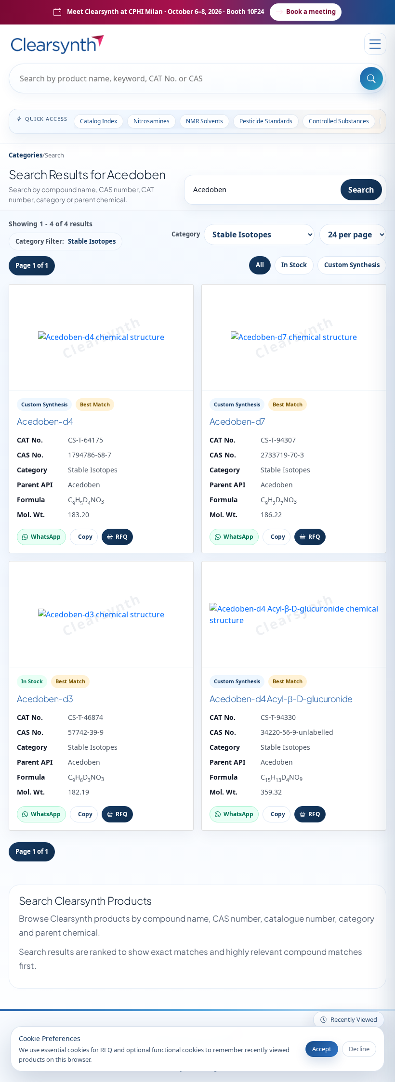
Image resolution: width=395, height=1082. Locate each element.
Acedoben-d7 (237, 421)
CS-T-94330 (278, 717)
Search (361, 189)
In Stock (294, 265)
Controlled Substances (339, 121)
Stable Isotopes (93, 469)
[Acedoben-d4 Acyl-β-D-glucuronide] (294, 614)
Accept (321, 1048)
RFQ (122, 537)
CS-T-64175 (85, 439)
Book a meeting (311, 11)
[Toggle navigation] (375, 44)
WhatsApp (46, 537)
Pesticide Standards (265, 121)
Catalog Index (98, 121)
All (260, 265)
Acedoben (84, 484)
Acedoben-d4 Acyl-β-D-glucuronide (281, 698)
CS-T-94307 (278, 439)
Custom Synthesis (352, 265)
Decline (359, 1048)
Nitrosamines (151, 121)
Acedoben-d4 (45, 421)
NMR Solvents (204, 121)
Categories (25, 155)
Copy (85, 537)
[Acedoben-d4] (101, 338)
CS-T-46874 (85, 717)
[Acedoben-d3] (101, 614)
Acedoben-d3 (45, 698)
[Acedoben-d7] (294, 338)
